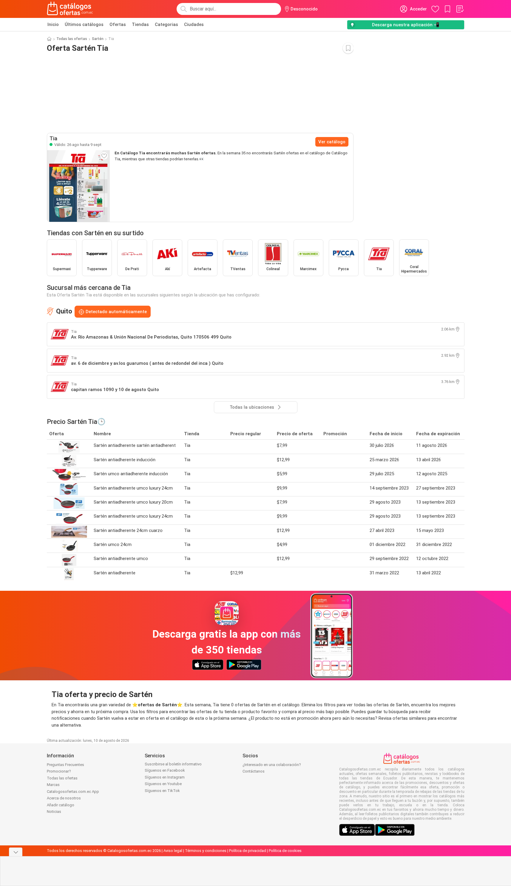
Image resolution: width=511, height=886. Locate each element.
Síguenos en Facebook (165, 770)
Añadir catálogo (60, 805)
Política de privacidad (247, 850)
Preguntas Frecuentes (65, 764)
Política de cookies (285, 850)
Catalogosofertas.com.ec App (73, 791)
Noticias (54, 811)
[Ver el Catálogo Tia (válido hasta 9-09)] (78, 186)
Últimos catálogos (84, 24)
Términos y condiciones (205, 850)
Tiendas (140, 24)
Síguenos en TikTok (162, 790)
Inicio (53, 24)
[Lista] (459, 9)
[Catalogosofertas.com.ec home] (70, 8)
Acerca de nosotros (64, 798)
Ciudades (194, 24)
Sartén (98, 39)
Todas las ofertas (71, 39)
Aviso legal (172, 850)
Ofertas (117, 24)
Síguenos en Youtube (163, 784)
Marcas (53, 784)
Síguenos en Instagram (165, 777)
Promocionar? (59, 771)
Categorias (166, 24)
